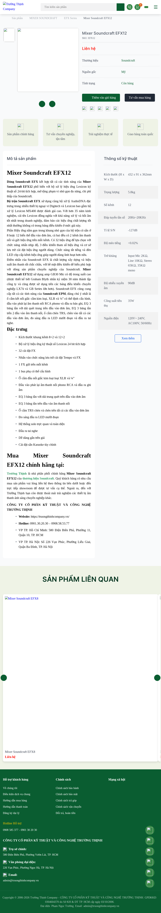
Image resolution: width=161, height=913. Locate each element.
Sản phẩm (17, 18)
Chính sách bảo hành (67, 788)
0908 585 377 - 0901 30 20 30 (20, 829)
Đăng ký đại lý (11, 813)
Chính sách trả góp (66, 800)
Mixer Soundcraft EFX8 (20, 751)
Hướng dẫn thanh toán (15, 806)
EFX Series (70, 18)
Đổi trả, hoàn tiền (65, 813)
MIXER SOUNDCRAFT (43, 18)
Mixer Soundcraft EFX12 (104, 33)
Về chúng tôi (10, 788)
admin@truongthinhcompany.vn (21, 880)
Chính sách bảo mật (67, 794)
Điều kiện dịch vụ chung (16, 794)
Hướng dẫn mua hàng (15, 800)
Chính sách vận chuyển (68, 806)
